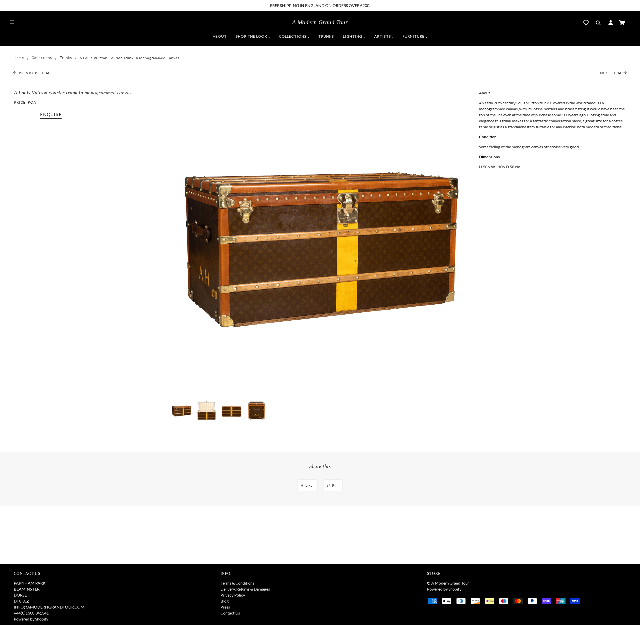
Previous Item (33, 73)
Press (225, 607)
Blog (224, 601)
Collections (42, 58)
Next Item (611, 73)
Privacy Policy (232, 595)
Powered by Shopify (31, 619)
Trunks (66, 58)
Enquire (51, 114)
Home (19, 58)
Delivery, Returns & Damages (245, 589)
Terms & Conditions (237, 583)
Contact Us (230, 613)
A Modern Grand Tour (320, 22)
